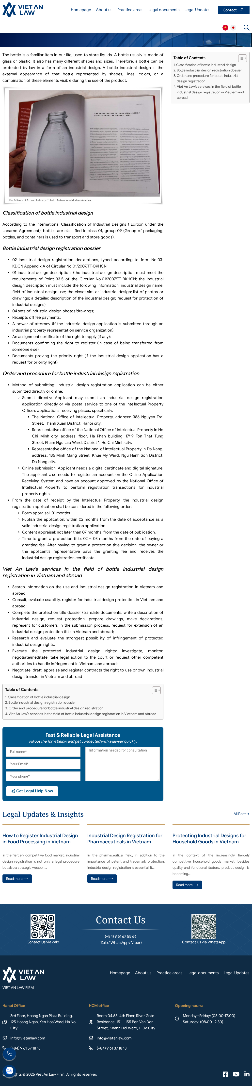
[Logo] (22, 9)
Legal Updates (197, 9)
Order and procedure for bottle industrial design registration (56, 708)
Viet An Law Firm (233, 28)
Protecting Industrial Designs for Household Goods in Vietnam (209, 839)
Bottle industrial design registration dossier (42, 702)
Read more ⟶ (17, 878)
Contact (234, 10)
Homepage (81, 9)
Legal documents (164, 9)
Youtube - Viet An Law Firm (236, 1074)
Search (247, 28)
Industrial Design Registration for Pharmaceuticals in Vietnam (124, 839)
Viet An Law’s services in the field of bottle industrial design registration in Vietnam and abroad (83, 714)
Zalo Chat (9, 1072)
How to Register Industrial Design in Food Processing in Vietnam (40, 839)
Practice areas (130, 9)
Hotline (9, 1054)
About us (104, 9)
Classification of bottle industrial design (39, 697)
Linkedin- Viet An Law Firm (247, 1074)
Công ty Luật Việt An (225, 28)
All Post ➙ (242, 814)
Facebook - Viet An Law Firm (225, 1074)
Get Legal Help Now (34, 791)
